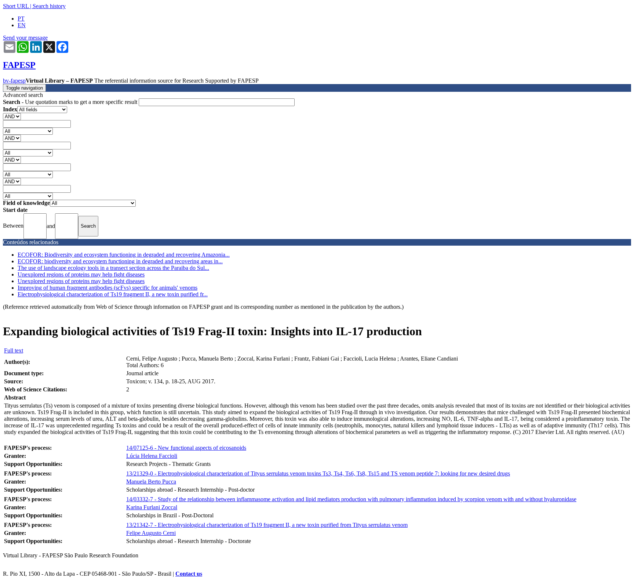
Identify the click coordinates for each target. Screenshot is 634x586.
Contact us (188, 574)
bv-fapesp (14, 80)
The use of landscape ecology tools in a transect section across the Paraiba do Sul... (113, 268)
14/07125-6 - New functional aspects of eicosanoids (186, 448)
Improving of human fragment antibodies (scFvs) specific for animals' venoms (107, 288)
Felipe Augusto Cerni (151, 533)
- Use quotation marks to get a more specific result (71, 102)
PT (21, 18)
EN (22, 25)
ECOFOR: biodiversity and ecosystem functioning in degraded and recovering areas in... (120, 261)
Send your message (25, 38)
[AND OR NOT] (12, 116)
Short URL (16, 6)
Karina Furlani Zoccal (151, 507)
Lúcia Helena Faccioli (151, 456)
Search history (49, 6)
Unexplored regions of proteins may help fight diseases (81, 274)
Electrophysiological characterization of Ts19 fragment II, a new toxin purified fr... (113, 294)
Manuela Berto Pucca (151, 481)
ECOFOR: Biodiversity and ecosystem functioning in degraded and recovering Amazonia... (124, 255)
